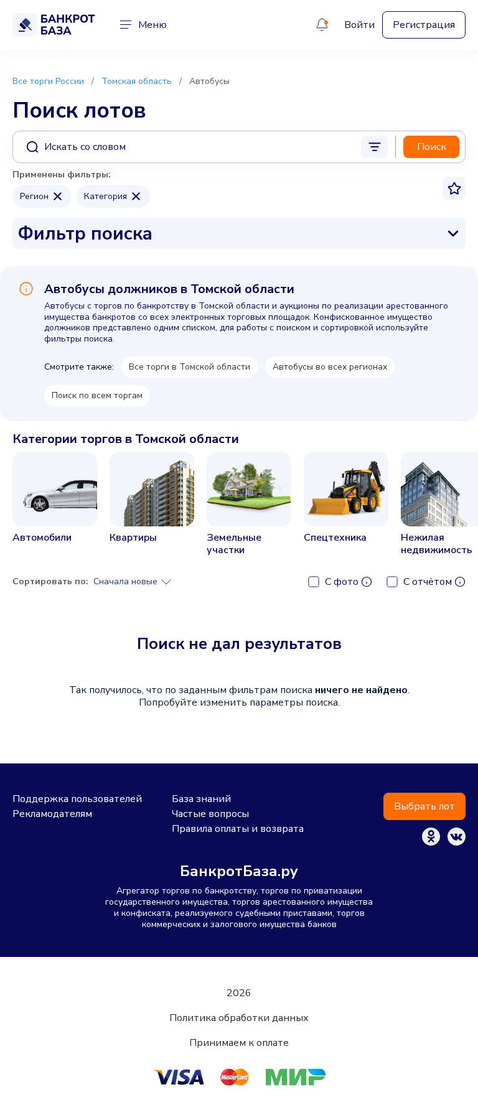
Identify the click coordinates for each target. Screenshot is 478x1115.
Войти (359, 25)
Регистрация (424, 25)
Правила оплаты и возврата (238, 829)
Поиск (431, 147)
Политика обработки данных (239, 1018)
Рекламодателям (52, 814)
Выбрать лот (424, 806)
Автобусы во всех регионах (330, 367)
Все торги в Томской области (189, 367)
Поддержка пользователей (77, 799)
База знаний (201, 799)
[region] (239, 508)
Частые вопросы (210, 814)
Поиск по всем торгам (97, 395)
